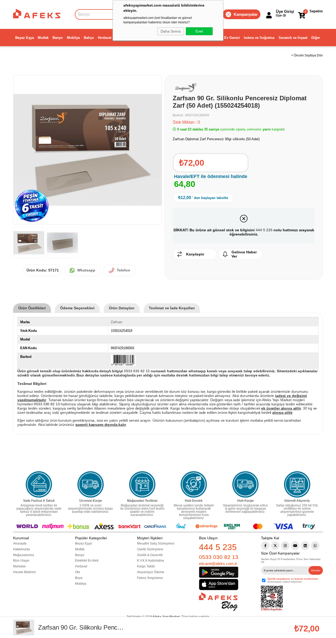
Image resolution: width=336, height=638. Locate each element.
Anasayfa (20, 543)
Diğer (315, 38)
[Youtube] (295, 545)
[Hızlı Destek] (194, 484)
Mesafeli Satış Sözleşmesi (155, 543)
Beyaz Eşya (24, 38)
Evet (199, 31)
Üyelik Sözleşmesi (150, 549)
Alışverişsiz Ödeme (150, 572)
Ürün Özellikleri (32, 308)
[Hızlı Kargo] (245, 484)
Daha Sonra (171, 31)
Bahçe (89, 38)
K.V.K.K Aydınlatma (150, 560)
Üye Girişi (285, 11)
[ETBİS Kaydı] (272, 598)
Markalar (19, 566)
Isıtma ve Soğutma (259, 38)
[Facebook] (265, 545)
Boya (78, 578)
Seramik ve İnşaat (293, 38)
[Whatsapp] (315, 545)
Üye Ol (281, 15)
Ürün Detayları (121, 308)
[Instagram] (285, 545)
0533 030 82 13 (218, 557)
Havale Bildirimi (24, 572)
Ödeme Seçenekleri (77, 308)
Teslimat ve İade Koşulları (172, 308)
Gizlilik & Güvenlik (150, 555)
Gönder (315, 570)
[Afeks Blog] (218, 601)
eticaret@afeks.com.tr (218, 563)
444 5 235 (264, 230)
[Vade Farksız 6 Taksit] (39, 484)
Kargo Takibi (146, 566)
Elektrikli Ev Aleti (86, 560)
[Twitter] (275, 545)
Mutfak (43, 38)
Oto (77, 572)
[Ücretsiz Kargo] (90, 484)
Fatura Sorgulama (150, 578)
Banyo (57, 38)
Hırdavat (104, 38)
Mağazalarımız (23, 555)
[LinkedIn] (305, 545)
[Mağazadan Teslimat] (142, 484)
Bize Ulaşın (21, 560)
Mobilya (73, 38)
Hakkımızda (21, 549)
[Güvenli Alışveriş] (297, 484)
